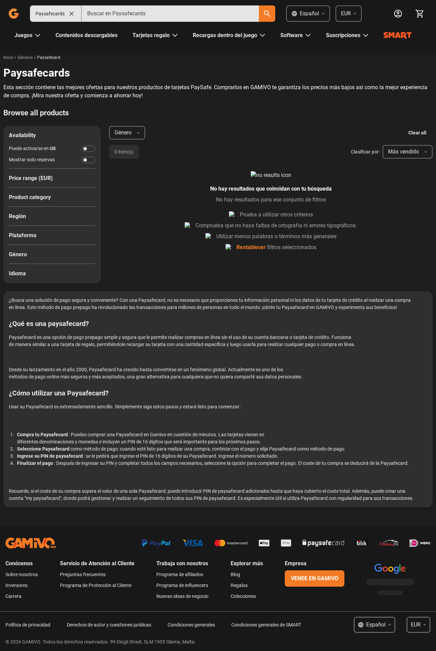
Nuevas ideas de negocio (182, 596)
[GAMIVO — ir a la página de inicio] (13, 13)
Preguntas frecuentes (83, 574)
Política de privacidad (27, 625)
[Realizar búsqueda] (267, 13)
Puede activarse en (32, 148)
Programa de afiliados (179, 574)
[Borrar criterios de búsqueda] (71, 14)
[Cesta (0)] (419, 13)
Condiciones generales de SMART (266, 625)
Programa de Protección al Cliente (95, 585)
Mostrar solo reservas (32, 159)
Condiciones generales (191, 625)
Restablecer (251, 247)
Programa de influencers (182, 585)
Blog (235, 574)
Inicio (8, 57)
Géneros (25, 57)
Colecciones (243, 596)
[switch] (88, 148)
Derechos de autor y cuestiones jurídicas (109, 625)
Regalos (239, 585)
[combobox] (170, 13)
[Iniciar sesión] (398, 13)
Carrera (13, 596)
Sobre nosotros (21, 574)
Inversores (16, 585)
